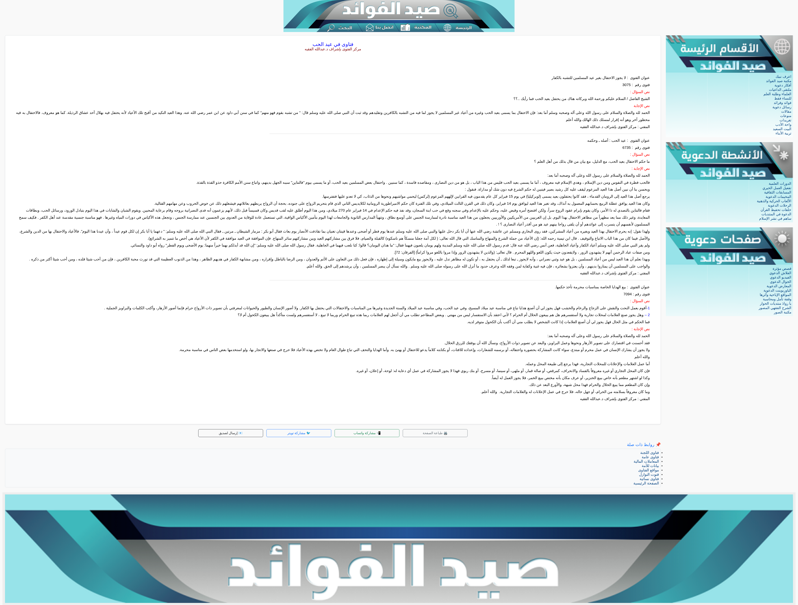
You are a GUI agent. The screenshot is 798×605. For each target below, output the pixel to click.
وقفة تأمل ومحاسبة (777, 299)
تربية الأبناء (783, 133)
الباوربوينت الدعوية (777, 290)
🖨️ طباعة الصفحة (435, 433)
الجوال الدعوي (780, 282)
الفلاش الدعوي (780, 273)
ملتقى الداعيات (780, 90)
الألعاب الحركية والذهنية (774, 201)
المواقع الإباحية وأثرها (775, 295)
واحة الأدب (783, 125)
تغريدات (785, 120)
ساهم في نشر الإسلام (775, 219)
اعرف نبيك (783, 77)
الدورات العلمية (780, 184)
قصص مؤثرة (782, 269)
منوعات (785, 116)
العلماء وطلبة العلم (777, 94)
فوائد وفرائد (782, 103)
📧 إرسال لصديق (231, 433)
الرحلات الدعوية (779, 205)
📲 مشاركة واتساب (367, 433)
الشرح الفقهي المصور (775, 308)
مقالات (786, 111)
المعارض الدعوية (779, 286)
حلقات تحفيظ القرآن (776, 210)
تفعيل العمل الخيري (776, 188)
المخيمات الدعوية (778, 197)
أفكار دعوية (783, 85)
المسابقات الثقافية (777, 192)
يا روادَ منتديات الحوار (775, 304)
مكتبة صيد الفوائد (778, 81)
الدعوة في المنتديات (776, 214)
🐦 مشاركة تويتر (298, 433)
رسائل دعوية (781, 107)
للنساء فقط (782, 98)
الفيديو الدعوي (780, 277)
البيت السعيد (782, 129)
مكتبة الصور (782, 312)
